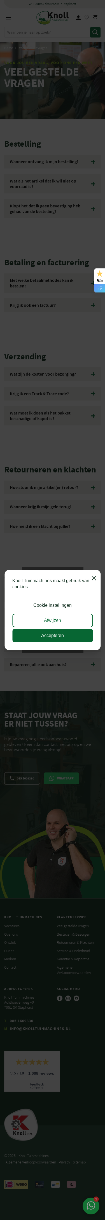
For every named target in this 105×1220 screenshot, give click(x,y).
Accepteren (52, 635)
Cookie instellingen (52, 605)
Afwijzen (52, 620)
